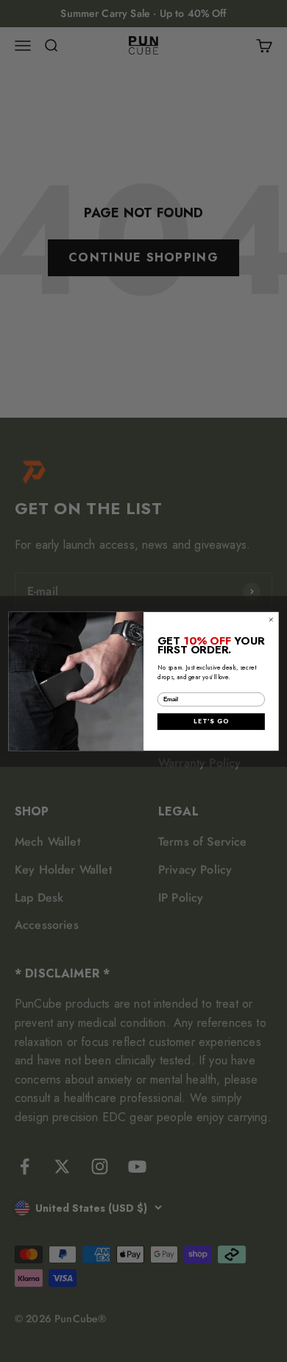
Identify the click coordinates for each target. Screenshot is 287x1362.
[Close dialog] (271, 619)
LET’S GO (211, 721)
